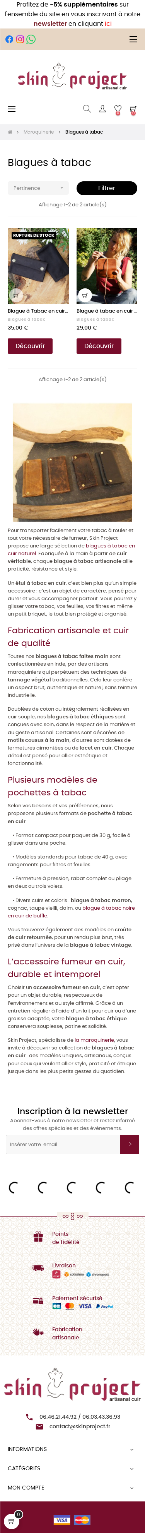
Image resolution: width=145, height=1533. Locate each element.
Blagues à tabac (27, 319)
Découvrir (30, 346)
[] (16, 295)
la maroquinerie (94, 1040)
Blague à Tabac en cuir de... (38, 311)
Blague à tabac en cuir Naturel (107, 311)
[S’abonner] (129, 1144)
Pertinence (39, 188)
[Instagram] (20, 39)
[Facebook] (9, 39)
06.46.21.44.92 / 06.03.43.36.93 (79, 1417)
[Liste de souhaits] (58, 238)
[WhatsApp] (31, 39)
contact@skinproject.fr (79, 1426)
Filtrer (106, 188)
